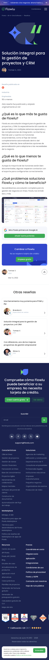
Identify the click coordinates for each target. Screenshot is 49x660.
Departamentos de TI (34, 462)
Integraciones (32, 563)
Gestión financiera (9, 465)
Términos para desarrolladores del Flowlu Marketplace (12, 528)
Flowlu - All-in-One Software (11, 15)
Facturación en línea (10, 469)
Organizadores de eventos (36, 486)
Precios (29, 545)
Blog (3, 560)
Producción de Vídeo (34, 490)
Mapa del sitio (7, 607)
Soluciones (30, 450)
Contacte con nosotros (36, 581)
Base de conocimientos (11, 472)
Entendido (39, 650)
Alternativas (6, 577)
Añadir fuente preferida (24, 236)
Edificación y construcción (36, 458)
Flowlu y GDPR (32, 577)
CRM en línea (7, 454)
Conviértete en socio (35, 549)
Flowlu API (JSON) (8, 556)
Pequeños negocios (33, 482)
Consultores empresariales (36, 465)
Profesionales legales (34, 469)
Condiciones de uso (35, 567)
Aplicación (30, 558)
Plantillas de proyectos (11, 584)
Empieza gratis (24, 259)
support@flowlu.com (24, 443)
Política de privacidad (36, 572)
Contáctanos (36, 9)
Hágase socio (32, 554)
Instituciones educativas (35, 472)
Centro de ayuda (8, 549)
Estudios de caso (8, 563)
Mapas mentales (8, 486)
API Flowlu (5, 553)
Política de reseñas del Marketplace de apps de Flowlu (11, 537)
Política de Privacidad (23, 655)
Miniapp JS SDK (8, 515)
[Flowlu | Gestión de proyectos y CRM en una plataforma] (8, 9)
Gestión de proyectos (10, 458)
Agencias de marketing (35, 454)
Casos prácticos (8, 581)
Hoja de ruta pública (35, 586)
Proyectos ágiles (8, 476)
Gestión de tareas (9, 462)
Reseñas (27, 15)
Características (9, 450)
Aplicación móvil (8, 573)
